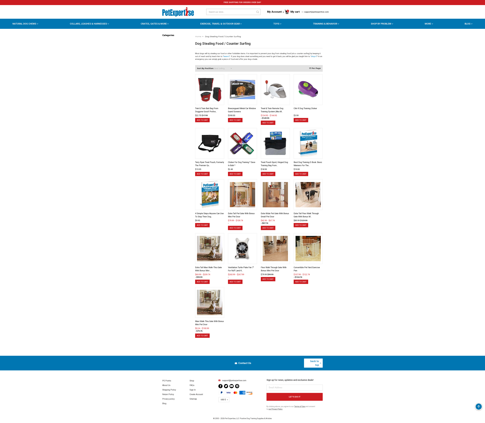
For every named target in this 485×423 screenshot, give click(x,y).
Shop (192, 381)
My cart (293, 11)
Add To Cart (202, 120)
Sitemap (193, 399)
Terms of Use (299, 406)
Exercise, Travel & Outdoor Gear (220, 24)
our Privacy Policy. (276, 409)
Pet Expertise (230, 418)
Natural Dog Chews (24, 24)
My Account (274, 11)
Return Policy (168, 394)
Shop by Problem (381, 24)
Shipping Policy (169, 390)
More (428, 24)
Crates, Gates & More (154, 24)
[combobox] (225, 12)
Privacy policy (168, 399)
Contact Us (244, 363)
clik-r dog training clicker (305, 108)
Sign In (193, 390)
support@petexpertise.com (316, 12)
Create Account (196, 394)
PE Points (166, 381)
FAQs (192, 385)
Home (198, 36)
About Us (166, 385)
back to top (314, 363)
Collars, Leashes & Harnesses (88, 24)
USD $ (223, 399)
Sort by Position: (205, 68)
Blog (467, 24)
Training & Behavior (325, 24)
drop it (314, 56)
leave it (226, 56)
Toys (276, 24)
